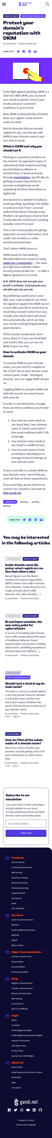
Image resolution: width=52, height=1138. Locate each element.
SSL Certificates (17, 908)
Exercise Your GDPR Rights (22, 1056)
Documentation (18, 966)
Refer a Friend (17, 945)
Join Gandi (16, 1087)
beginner (17, 716)
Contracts (15, 1025)
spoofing (35, 502)
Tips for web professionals (33, 16)
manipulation (22, 177)
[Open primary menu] (4, 4)
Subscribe (26, 833)
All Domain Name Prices (21, 867)
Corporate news (13, 558)
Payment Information (20, 1040)
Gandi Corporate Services (22, 919)
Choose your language (26, 1125)
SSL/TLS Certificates (19, 1008)
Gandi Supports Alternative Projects (26, 1072)
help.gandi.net (12, 493)
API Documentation (19, 972)
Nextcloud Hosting (19, 882)
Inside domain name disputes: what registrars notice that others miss (24, 568)
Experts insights (11, 16)
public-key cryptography (18, 263)
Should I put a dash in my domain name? (25, 685)
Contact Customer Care (21, 956)
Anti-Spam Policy (18, 1045)
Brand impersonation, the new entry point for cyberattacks (23, 625)
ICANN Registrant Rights (21, 1030)
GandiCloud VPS (18, 893)
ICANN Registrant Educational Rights (27, 1035)
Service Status (17, 961)
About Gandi (16, 1067)
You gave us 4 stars (26, 1120)
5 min (7, 716)
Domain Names (18, 862)
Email (13, 903)
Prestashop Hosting (19, 888)
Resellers (15, 924)
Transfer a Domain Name (22, 988)
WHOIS (14, 940)
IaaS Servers (16, 898)
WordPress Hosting (19, 877)
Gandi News (11, 43)
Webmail (7, 506)
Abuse (14, 1020)
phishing (24, 502)
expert (15, 765)
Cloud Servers (17, 1003)
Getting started (12, 673)
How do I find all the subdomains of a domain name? (24, 742)
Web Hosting (16, 872)
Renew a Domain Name (21, 993)
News (13, 1082)
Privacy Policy (17, 1050)
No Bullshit (16, 1077)
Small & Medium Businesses (23, 930)
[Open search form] (47, 4)
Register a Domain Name (21, 983)
